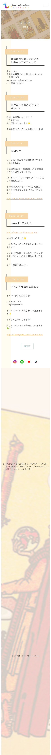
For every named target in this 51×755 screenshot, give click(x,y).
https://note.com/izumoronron (22, 232)
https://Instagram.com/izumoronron (25, 334)
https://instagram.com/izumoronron (24, 198)
